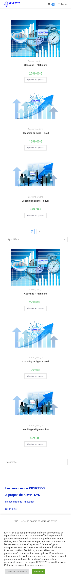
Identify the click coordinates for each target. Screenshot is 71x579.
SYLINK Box (11, 509)
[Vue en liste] (39, 231)
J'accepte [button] (38, 571)
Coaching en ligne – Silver (35, 200)
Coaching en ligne (35, 61)
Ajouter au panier (35, 80)
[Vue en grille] (32, 231)
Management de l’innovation (19, 501)
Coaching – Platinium (35, 65)
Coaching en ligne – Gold (35, 133)
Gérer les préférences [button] (17, 571)
